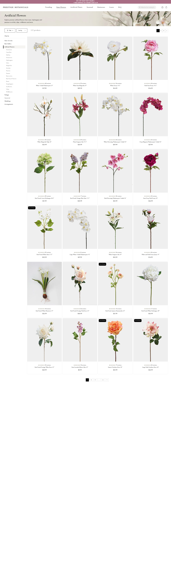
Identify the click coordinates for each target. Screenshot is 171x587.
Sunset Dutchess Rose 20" (115, 367)
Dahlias (8, 55)
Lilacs (7, 63)
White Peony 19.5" (115, 85)
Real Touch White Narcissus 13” (44, 311)
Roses (7, 81)
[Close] (158, 7)
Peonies (8, 71)
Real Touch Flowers (11, 78)
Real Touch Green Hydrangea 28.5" (44, 198)
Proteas (8, 73)
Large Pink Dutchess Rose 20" (150, 367)
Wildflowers (9, 92)
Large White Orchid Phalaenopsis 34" (80, 254)
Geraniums (9, 57)
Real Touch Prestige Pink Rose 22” (79, 311)
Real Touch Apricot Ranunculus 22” (115, 311)
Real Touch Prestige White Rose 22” (44, 367)
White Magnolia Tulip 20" (44, 142)
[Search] (154, 7)
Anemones (9, 49)
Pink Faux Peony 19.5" (150, 85)
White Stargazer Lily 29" (115, 254)
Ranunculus (9, 76)
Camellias (8, 52)
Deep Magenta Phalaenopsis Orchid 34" (150, 142)
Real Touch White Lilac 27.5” (44, 254)
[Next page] (166, 30)
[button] (49, 7)
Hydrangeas (9, 60)
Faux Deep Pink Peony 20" (150, 198)
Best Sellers (8, 44)
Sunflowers (9, 86)
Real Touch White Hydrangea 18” (151, 311)
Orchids (8, 68)
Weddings (8, 101)
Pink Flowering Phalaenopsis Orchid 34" (115, 198)
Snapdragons (9, 84)
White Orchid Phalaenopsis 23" (44, 85)
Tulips (7, 89)
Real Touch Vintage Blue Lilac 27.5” (80, 198)
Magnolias (9, 65)
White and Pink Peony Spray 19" (150, 254)
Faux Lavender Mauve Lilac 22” (80, 367)
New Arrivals (8, 41)
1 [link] (87, 380)
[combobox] (147, 7)
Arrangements (9, 104)
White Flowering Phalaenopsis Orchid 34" (115, 142)
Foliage (7, 95)
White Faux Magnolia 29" (80, 85)
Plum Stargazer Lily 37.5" (80, 142)
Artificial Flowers (10, 47)
